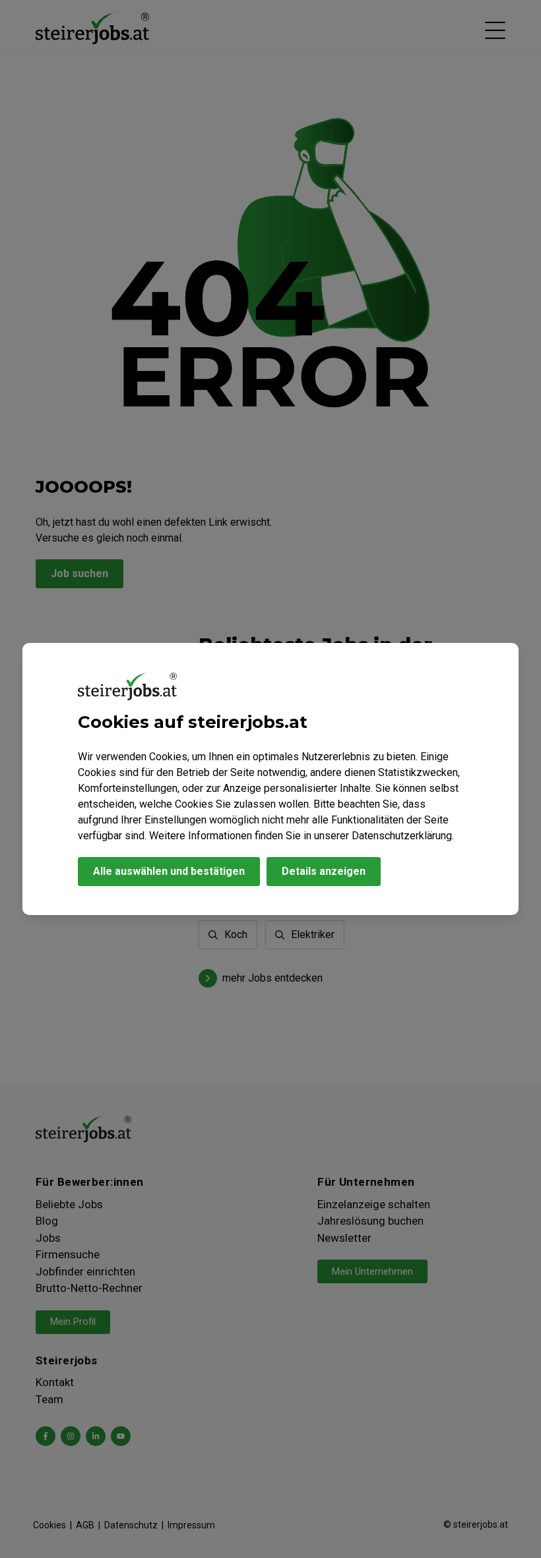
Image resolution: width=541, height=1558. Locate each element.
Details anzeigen (324, 871)
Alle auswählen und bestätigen (169, 871)
